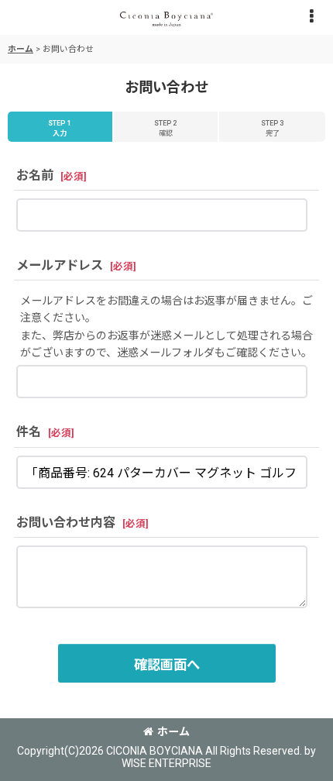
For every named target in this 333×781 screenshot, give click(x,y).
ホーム (173, 731)
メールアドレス (59, 265)
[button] (311, 17)
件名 (28, 432)
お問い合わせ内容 (65, 522)
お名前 (34, 175)
